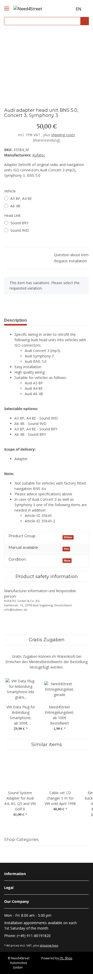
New (67, 560)
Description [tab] (15, 320)
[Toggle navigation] (6, 4)
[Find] (84, 21)
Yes (66, 549)
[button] (58, 9)
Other (68, 537)
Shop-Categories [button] (21, 839)
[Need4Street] (27, 8)
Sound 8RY (19, 222)
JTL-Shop (66, 958)
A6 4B (15, 205)
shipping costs (63, 134)
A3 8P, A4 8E (21, 198)
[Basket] (68, 9)
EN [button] (78, 9)
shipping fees (49, 945)
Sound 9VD (19, 230)
